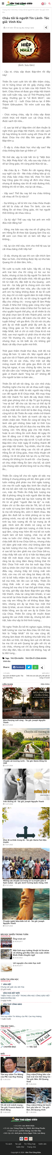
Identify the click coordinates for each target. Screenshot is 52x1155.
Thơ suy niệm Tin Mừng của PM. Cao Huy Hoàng (21, 1016)
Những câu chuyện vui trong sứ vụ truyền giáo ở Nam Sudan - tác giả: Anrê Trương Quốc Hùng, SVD (25, 882)
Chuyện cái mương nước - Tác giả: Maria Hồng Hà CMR (25, 762)
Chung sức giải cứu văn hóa (12, 987)
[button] (49, 3)
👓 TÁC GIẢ (32, 1047)
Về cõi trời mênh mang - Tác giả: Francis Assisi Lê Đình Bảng (12, 1107)
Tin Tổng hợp (29, 1144)
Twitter (29, 667)
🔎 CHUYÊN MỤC (8, 1047)
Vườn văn (42, 1144)
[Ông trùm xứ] (6, 943)
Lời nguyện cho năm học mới (27, 963)
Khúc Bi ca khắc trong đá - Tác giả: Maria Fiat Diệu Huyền (24, 841)
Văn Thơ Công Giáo (12, 1004)
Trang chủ (6, 10)
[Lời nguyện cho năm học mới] (6, 967)
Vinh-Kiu (14, 10)
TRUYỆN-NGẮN (16, 658)
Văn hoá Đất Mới (11, 993)
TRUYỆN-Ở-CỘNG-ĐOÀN (35, 658)
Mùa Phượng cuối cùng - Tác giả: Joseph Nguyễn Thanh (24, 721)
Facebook (20, 667)
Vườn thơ (20, 1147)
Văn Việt (7, 984)
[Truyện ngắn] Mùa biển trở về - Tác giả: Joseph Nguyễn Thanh (23, 922)
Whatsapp (35, 667)
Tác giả (18, 1144)
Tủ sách (9, 1144)
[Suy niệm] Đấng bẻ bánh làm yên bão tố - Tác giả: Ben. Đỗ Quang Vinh (39, 1107)
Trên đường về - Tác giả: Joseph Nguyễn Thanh (23, 801)
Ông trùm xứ (19, 939)
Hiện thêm (45, 684)
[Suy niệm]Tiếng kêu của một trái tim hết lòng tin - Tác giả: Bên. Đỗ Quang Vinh (39, 1078)
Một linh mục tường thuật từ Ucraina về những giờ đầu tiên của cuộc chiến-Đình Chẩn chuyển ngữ (31, 952)
